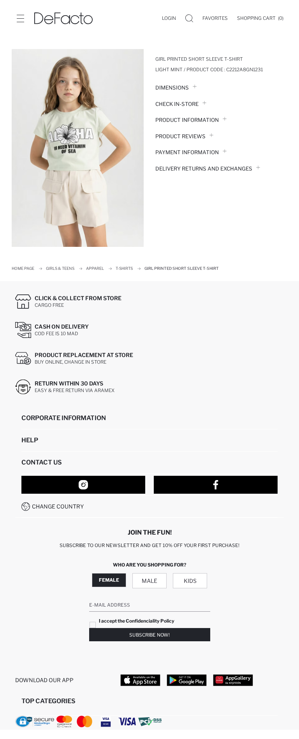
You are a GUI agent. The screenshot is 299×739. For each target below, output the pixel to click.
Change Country (58, 506)
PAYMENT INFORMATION (187, 152)
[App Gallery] (233, 680)
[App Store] (140, 680)
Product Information (187, 120)
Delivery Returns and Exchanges (203, 168)
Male (149, 580)
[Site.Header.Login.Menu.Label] (20, 18)
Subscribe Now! (149, 635)
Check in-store (177, 104)
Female (109, 580)
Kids (190, 580)
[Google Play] (187, 680)
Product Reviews (180, 136)
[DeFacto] (63, 18)
